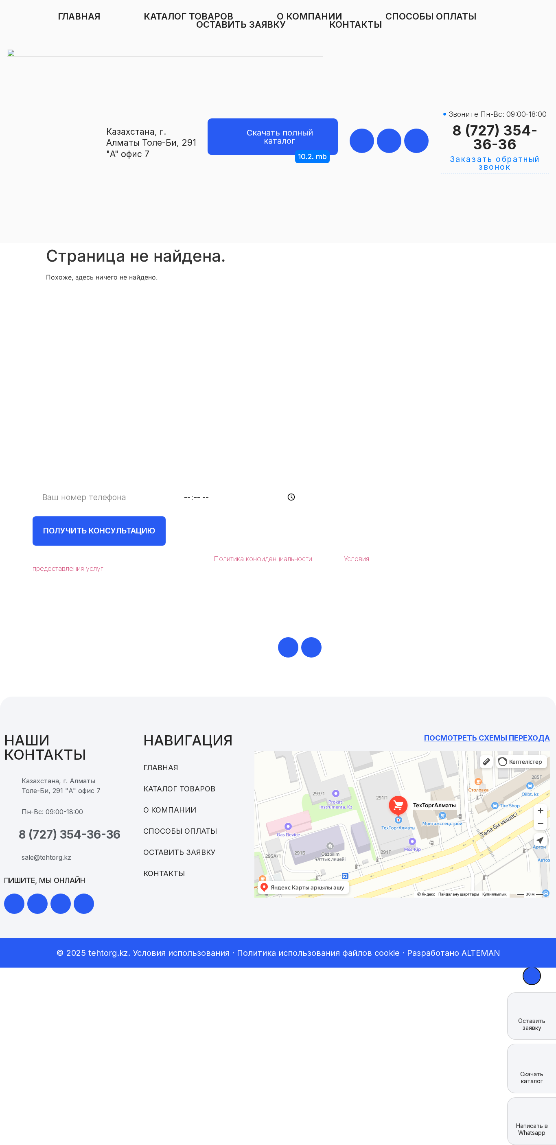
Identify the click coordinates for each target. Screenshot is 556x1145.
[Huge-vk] (84, 904)
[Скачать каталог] (532, 1060)
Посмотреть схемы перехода (487, 738)
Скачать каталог (531, 1077)
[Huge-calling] (416, 141)
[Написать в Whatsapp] (531, 1112)
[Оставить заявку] (531, 1007)
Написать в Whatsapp (532, 1129)
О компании (309, 16)
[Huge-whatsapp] (362, 141)
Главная (79, 16)
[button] (312, 156)
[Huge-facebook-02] (60, 904)
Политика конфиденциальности (263, 559)
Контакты (355, 24)
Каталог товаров (188, 16)
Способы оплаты (430, 16)
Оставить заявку (241, 24)
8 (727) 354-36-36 (494, 137)
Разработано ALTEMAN (453, 953)
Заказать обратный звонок (495, 163)
